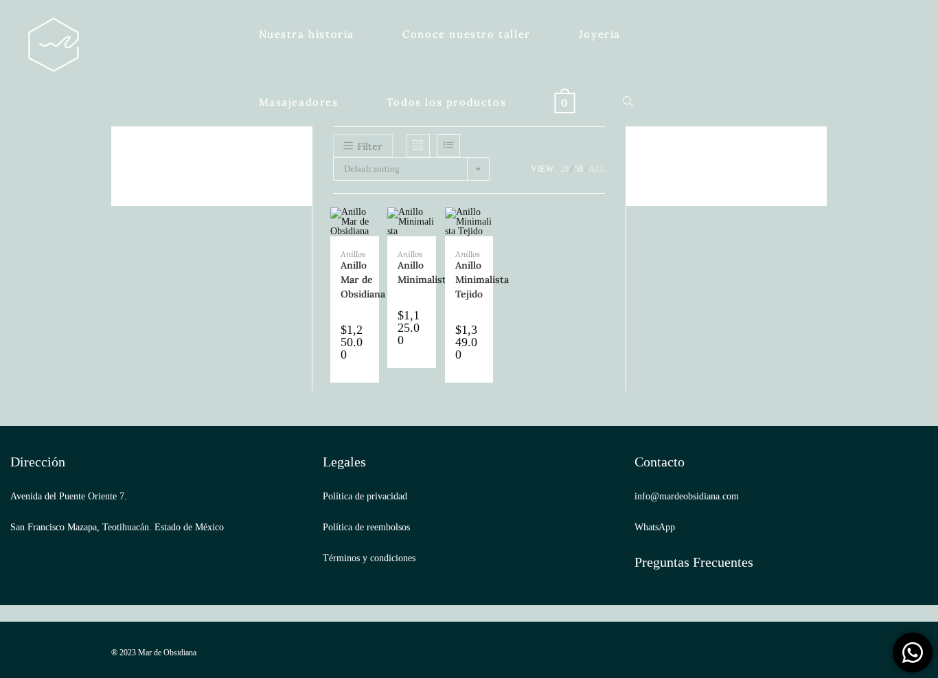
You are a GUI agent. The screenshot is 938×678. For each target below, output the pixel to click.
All (597, 169)
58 (579, 169)
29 (564, 169)
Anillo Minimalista (424, 272)
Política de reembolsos (366, 527)
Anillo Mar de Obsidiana (363, 279)
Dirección (37, 461)
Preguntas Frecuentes (693, 561)
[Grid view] (418, 145)
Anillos (353, 254)
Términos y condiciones (369, 558)
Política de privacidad (365, 496)
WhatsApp (654, 527)
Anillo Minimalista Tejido (482, 279)
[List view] (448, 145)
